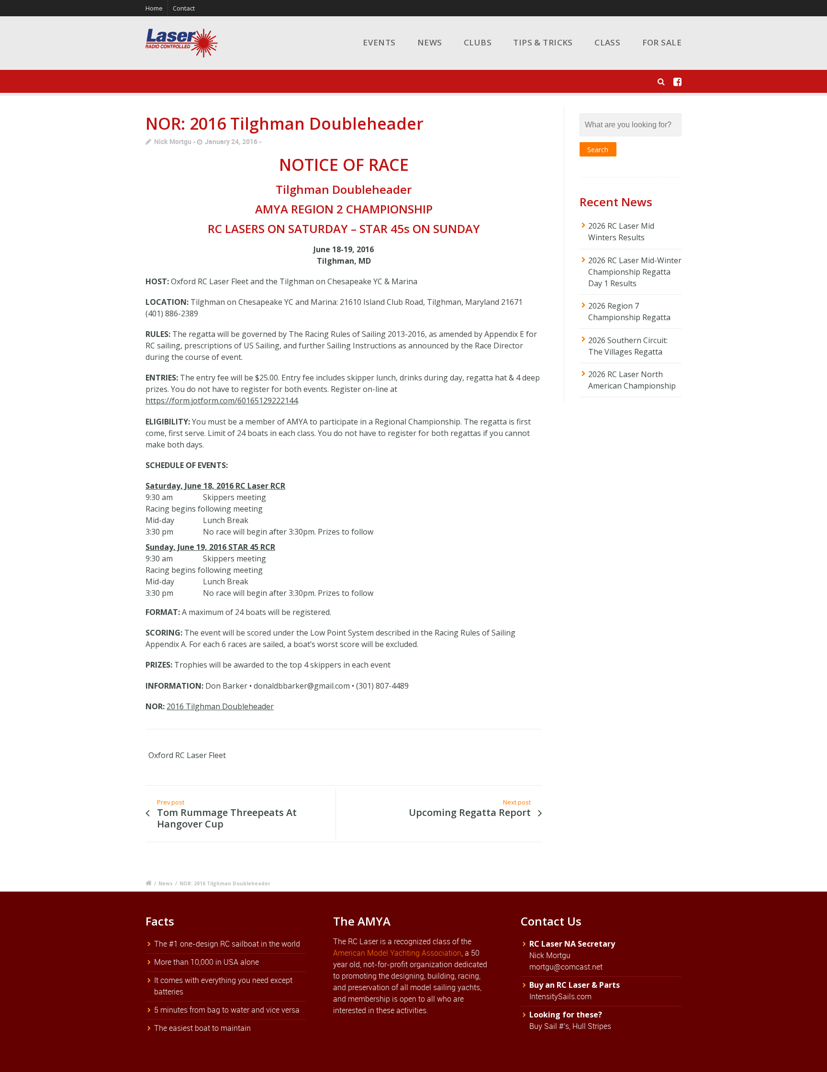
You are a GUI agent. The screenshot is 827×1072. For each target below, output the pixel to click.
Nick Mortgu (172, 141)
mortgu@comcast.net (566, 966)
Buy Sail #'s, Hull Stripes (570, 1026)
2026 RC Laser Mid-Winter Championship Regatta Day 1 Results (635, 272)
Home (154, 8)
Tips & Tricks (543, 42)
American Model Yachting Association (397, 953)
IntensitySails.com (560, 996)
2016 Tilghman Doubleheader (220, 706)
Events (379, 42)
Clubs (478, 42)
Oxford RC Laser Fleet (187, 755)
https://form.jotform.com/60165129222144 (221, 400)
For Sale (662, 42)
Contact (184, 8)
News (429, 42)
